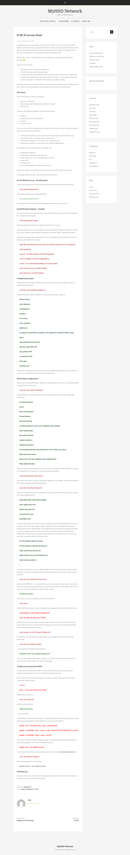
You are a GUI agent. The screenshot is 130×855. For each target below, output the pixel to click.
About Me (86, 21)
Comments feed (94, 194)
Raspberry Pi (27, 787)
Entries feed (93, 190)
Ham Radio (92, 156)
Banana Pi (92, 152)
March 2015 (92, 115)
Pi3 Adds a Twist (94, 60)
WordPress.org (93, 197)
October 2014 (93, 128)
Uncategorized (93, 166)
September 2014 (94, 132)
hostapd (23, 789)
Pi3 (90, 159)
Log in (91, 187)
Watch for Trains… (48, 21)
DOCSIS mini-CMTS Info (96, 56)
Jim (20, 41)
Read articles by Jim (34, 803)
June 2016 (92, 108)
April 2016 (92, 111)
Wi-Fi (36, 789)
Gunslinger (64, 21)
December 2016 (94, 105)
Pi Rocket (75, 21)
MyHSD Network (65, 11)
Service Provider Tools (96, 53)
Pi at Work (92, 63)
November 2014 (94, 125)
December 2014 (94, 122)
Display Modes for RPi (96, 67)
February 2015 (93, 118)
